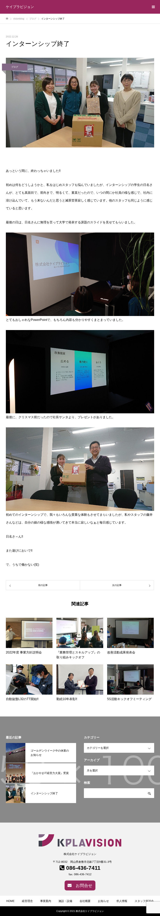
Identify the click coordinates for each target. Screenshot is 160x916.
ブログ (14, 67)
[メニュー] (153, 7)
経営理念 (27, 901)
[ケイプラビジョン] (80, 840)
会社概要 (85, 901)
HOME (10, 901)
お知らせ (103, 901)
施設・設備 (65, 901)
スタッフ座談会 (144, 901)
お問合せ (84, 885)
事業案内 (45, 901)
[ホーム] (7, 18)
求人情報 (121, 901)
